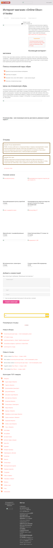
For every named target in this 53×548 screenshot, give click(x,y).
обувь (11, 168)
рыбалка (30, 539)
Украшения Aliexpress (10, 420)
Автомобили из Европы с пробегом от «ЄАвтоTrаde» (16, 343)
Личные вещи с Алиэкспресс (12, 404)
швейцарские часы (29, 544)
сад (32, 539)
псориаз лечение (25, 539)
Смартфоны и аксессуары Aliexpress (13, 414)
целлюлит (21, 544)
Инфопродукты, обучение (10, 453)
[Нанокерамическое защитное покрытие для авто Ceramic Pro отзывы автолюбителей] (39, 189)
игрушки (30, 518)
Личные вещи (23, 18)
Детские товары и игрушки (10, 440)
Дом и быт (6, 443)
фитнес (29, 542)
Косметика (6, 456)
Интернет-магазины (15, 18)
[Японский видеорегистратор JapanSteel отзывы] (14, 189)
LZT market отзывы (8, 337)
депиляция (21, 511)
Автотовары (7, 430)
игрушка (26, 518)
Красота (6, 459)
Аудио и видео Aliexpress (11, 381)
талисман (21, 542)
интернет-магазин (22, 520)
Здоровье (6, 446)
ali (20, 506)
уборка (27, 542)
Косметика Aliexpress (10, 401)
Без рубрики (7, 433)
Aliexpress (6, 378)
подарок (26, 532)
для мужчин (6, 168)
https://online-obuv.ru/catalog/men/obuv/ (37, 34)
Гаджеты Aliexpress (9, 385)
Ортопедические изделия (10, 466)
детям (24, 511)
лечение (30, 523)
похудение (28, 537)
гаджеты (28, 509)
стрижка (30, 540)
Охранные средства (8, 469)
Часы (5, 488)
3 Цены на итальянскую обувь (36, 44)
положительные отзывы (26, 536)
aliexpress (23, 506)
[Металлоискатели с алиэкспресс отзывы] (14, 251)
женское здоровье (25, 517)
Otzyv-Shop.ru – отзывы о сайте (19, 356)
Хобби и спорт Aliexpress (11, 424)
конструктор (27, 520)
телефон (25, 542)
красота (22, 523)
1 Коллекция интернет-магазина (36, 41)
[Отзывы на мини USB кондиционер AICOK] (39, 251)
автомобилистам (24, 508)
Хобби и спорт (7, 485)
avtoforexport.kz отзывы (9, 346)
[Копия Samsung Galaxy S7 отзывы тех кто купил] (39, 220)
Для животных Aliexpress (11, 398)
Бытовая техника (8, 436)
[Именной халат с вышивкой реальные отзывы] (14, 220)
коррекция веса (23, 522)
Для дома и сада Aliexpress (11, 394)
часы (25, 544)
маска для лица (23, 525)
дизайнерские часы (23, 513)
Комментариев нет (32, 18)
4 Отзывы (31, 45)
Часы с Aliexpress (9, 427)
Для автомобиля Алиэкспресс (12, 388)
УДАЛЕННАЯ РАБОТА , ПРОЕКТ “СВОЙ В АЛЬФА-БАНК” (16, 340)
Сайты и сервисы (8, 475)
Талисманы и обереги (9, 478)
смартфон (26, 540)
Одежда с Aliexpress (10, 411)
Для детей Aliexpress (10, 391)
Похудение (6, 472)
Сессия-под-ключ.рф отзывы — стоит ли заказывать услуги (17, 334)
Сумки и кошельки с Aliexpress (12, 417)
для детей (28, 513)
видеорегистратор (23, 509)
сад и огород (22, 540)
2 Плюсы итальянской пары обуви (36, 42)
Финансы (6, 482)
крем (26, 523)
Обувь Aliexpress (9, 407)
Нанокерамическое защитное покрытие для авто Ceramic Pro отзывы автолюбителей (39, 203)
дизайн (28, 511)
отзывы (22, 529)
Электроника (7, 491)
